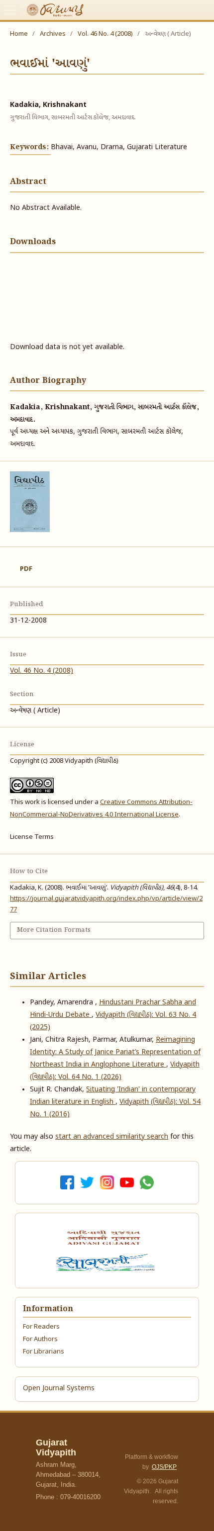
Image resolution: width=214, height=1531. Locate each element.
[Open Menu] (10, 10)
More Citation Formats (54, 930)
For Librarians (43, 1352)
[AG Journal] (105, 1237)
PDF (26, 569)
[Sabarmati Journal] (107, 1262)
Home (19, 34)
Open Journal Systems (59, 1388)
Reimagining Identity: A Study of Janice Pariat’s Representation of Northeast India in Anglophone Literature (115, 1052)
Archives (53, 34)
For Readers (41, 1327)
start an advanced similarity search (111, 1137)
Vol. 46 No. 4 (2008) (105, 34)
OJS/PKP (164, 1466)
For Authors (40, 1339)
